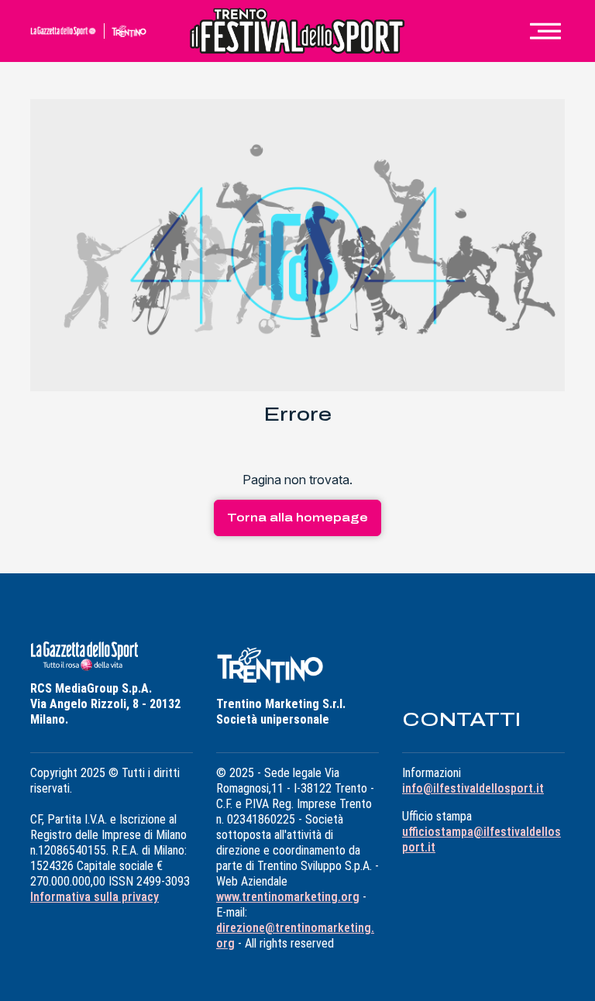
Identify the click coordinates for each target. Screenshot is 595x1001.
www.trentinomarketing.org (287, 896)
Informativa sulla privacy (94, 896)
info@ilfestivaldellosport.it (473, 788)
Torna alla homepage (297, 518)
